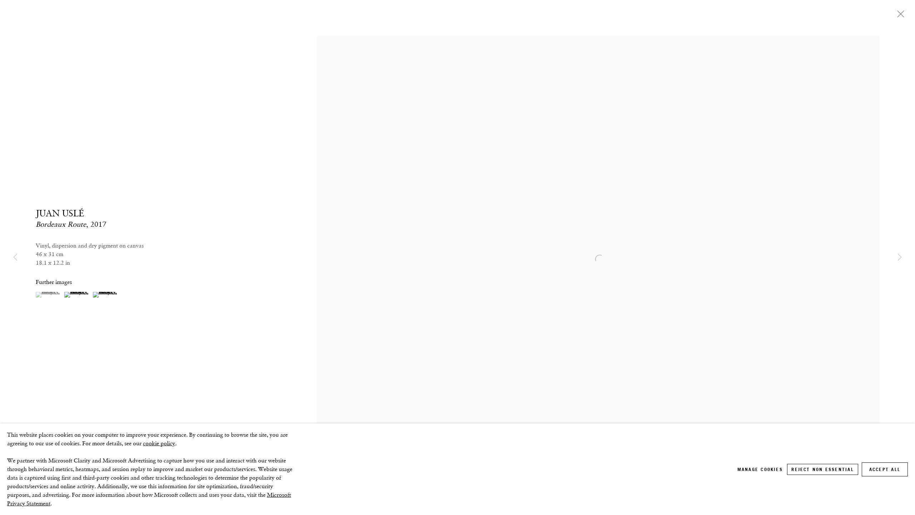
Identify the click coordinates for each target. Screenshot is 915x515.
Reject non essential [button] (822, 469)
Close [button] (899, 16)
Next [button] (899, 257)
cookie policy (159, 443)
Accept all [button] (884, 469)
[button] (49, 295)
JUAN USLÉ (60, 213)
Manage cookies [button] (760, 469)
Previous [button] (15, 257)
